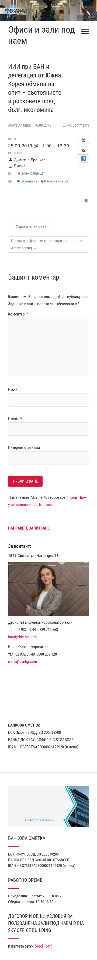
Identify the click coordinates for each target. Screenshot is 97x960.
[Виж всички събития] (83, 140)
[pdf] (48, 946)
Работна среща (56, 181)
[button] (83, 150)
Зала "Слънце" (32, 173)
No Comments (78, 125)
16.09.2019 (42, 125)
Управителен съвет (29, 226)
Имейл (15, 418)
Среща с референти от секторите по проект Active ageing (47, 244)
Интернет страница (24, 447)
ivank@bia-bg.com (22, 661)
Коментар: (18, 314)
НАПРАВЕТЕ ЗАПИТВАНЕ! (29, 528)
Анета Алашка (20, 125)
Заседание (29, 181)
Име (13, 390)
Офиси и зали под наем (41, 35)
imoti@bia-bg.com (22, 637)
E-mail (19, 165)
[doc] (39, 946)
